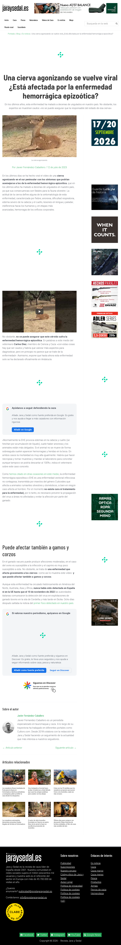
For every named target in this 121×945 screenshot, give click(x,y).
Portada (11, 34)
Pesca (94, 878)
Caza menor (97, 874)
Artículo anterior (12, 748)
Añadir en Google (23, 429)
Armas (94, 885)
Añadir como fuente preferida (29, 670)
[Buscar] (116, 23)
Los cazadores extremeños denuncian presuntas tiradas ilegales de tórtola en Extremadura (13, 822)
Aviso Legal (66, 882)
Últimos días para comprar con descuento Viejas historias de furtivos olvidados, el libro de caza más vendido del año (65, 823)
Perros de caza (98, 889)
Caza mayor (97, 870)
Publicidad (65, 863)
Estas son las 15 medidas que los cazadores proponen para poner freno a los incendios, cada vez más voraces (64, 791)
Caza (93, 867)
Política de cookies (70, 893)
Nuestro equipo (68, 870)
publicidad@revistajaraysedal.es (35, 891)
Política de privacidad (71, 885)
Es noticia (26, 34)
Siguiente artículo (65, 748)
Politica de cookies (70, 889)
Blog (18, 34)
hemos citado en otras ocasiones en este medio (34, 474)
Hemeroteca (97, 893)
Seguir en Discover (59, 670)
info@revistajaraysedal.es (33, 897)
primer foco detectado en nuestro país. (54, 603)
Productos (96, 882)
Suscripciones (67, 867)
